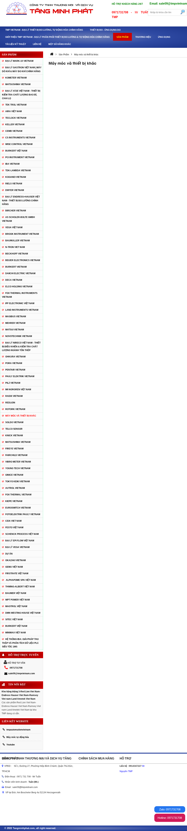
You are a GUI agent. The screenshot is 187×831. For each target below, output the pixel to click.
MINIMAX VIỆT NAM (15, 632)
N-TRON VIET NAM (15, 247)
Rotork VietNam (15, 409)
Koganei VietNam (15, 177)
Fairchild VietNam (16, 455)
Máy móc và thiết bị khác (20, 415)
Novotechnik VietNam (18, 336)
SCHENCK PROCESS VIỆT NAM (22, 534)
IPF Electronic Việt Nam (19, 303)
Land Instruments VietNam (21, 310)
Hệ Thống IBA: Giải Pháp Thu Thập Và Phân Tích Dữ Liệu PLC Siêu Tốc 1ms (20, 643)
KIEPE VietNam (13, 501)
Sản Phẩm (122, 37)
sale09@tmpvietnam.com (21, 673)
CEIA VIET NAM (13, 521)
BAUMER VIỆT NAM (15, 593)
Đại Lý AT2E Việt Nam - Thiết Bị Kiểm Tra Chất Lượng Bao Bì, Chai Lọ (21, 95)
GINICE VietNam (14, 475)
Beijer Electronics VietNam (22, 260)
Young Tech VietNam (17, 468)
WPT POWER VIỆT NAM (17, 599)
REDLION (10, 402)
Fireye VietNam (14, 448)
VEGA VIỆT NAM (13, 227)
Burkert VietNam (16, 267)
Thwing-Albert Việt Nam (20, 586)
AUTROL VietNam (15, 488)
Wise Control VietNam (19, 144)
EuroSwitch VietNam (18, 507)
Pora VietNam (13, 363)
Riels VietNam (13, 183)
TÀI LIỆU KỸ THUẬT (15, 44)
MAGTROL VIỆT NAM (16, 606)
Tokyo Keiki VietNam (17, 481)
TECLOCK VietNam (15, 118)
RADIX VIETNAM (14, 396)
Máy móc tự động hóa (17, 737)
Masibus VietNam (15, 316)
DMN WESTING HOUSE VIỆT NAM (22, 613)
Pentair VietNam (15, 370)
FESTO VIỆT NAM (14, 527)
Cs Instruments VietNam (20, 137)
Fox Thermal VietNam (18, 494)
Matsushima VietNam (17, 84)
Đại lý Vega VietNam (17, 547)
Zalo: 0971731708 (169, 809)
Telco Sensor (13, 429)
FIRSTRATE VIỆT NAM (16, 573)
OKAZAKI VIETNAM (15, 560)
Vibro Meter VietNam (18, 461)
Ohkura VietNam (15, 356)
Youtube (10, 744)
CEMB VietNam (13, 131)
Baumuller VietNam (17, 240)
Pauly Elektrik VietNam (19, 376)
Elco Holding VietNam (18, 286)
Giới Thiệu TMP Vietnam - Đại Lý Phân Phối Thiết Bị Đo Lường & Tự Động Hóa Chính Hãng (57, 37)
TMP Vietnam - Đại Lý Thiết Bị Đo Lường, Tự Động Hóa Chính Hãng (44, 30)
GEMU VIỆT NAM (14, 567)
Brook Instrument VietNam (22, 234)
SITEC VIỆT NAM (14, 619)
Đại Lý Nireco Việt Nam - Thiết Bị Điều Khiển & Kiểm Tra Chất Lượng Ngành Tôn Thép (21, 346)
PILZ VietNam (12, 383)
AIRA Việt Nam (13, 111)
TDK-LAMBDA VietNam (18, 170)
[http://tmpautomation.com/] (52, 54)
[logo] (47, 8)
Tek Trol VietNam (15, 104)
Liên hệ (37, 44)
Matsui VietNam (14, 329)
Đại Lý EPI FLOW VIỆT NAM (19, 540)
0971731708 (16, 668)
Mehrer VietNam (15, 323)
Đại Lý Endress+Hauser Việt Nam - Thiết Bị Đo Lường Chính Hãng (21, 200)
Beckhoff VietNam (16, 253)
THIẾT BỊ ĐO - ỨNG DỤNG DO (105, 30)
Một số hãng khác (59, 44)
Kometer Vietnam (16, 77)
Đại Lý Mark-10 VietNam (19, 61)
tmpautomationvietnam (18, 729)
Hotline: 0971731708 (170, 817)
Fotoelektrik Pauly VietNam (22, 514)
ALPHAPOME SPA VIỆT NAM (20, 580)
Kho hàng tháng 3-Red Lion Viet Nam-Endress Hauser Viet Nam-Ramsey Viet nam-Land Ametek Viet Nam (21, 695)
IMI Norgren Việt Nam (18, 389)
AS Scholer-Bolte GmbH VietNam (18, 219)
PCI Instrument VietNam (19, 157)
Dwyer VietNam (14, 190)
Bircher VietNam (15, 210)
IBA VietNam (12, 164)
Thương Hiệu (143, 37)
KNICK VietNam (14, 435)
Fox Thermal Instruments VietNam (19, 295)
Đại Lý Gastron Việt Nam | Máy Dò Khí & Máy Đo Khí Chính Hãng (21, 69)
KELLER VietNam (14, 124)
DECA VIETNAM (13, 280)
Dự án (9, 553)
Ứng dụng (164, 37)
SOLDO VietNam (14, 422)
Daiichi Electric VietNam (20, 273)
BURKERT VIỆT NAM (16, 150)
